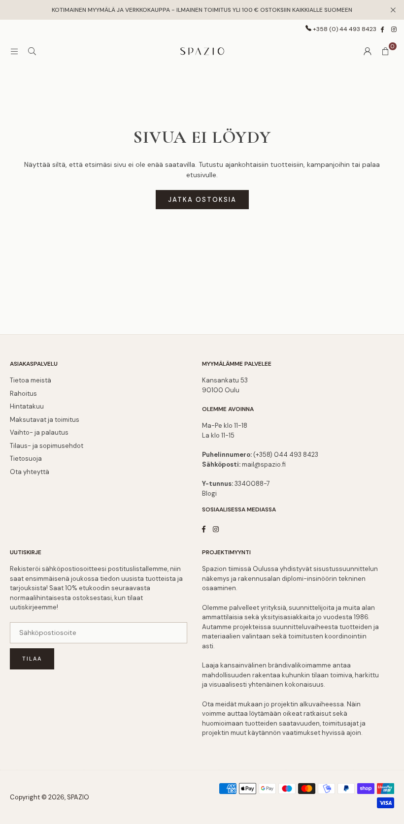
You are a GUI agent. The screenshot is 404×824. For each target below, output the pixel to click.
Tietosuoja (26, 458)
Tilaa (32, 658)
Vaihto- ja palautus (39, 432)
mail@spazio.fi (264, 464)
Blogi (209, 493)
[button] (385, 51)
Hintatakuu (27, 406)
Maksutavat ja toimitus (44, 419)
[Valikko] (14, 51)
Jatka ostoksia (202, 199)
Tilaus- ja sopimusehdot (46, 446)
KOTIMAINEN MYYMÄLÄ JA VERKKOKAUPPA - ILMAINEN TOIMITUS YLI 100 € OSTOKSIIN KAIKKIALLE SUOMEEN (202, 9)
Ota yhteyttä (29, 472)
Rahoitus (23, 393)
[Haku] (32, 51)
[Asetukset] (367, 51)
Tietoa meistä (30, 380)
